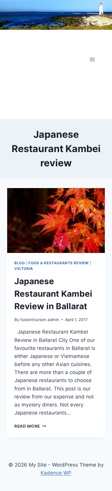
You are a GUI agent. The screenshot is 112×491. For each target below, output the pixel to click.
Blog (19, 263)
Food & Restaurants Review (58, 263)
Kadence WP (56, 473)
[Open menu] (92, 59)
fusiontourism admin (39, 319)
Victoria (23, 268)
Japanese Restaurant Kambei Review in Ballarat (53, 293)
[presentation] (56, 220)
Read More (30, 426)
